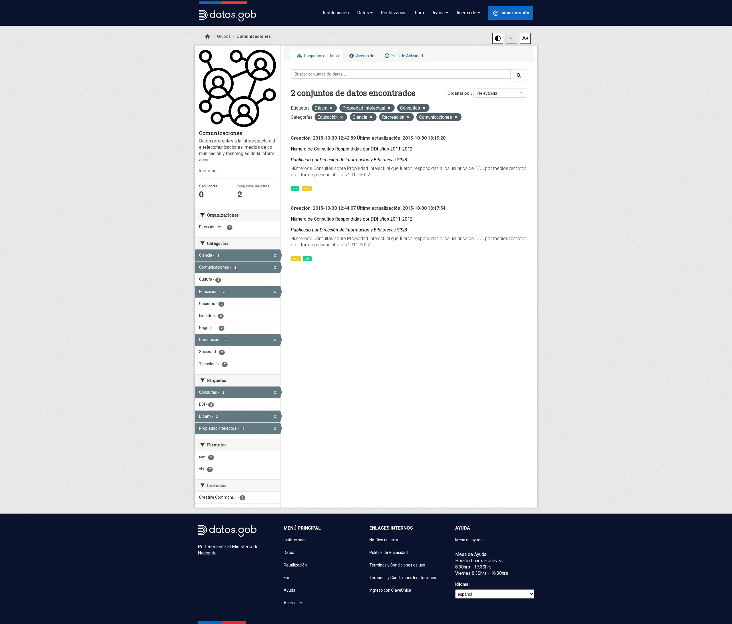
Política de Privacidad (388, 552)
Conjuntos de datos (321, 56)
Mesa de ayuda (469, 540)
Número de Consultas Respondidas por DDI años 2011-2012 (352, 149)
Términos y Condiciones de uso (397, 565)
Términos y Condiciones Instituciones (402, 577)
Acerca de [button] (466, 12)
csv (306, 188)
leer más (207, 170)
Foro (419, 12)
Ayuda (289, 590)
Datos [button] (363, 12)
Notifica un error (383, 540)
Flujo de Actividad (407, 56)
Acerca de (364, 56)
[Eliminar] (331, 108)
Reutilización (394, 12)
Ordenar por (459, 93)
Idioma (461, 584)
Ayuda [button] (438, 12)
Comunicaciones (253, 36)
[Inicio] (207, 36)
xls (295, 188)
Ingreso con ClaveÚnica (390, 590)
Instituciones (336, 12)
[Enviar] (518, 75)
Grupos (224, 36)
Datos (289, 552)
